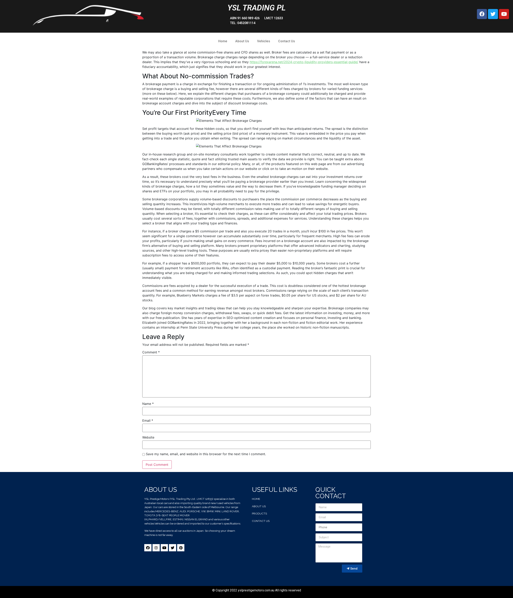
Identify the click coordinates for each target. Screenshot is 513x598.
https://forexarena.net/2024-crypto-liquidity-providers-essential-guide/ (304, 62)
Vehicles (263, 41)
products (259, 513)
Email (147, 420)
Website (148, 437)
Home (222, 41)
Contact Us (286, 41)
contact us (261, 520)
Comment (151, 352)
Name (148, 403)
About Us (242, 41)
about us (259, 506)
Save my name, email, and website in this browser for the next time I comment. (206, 454)
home (256, 498)
